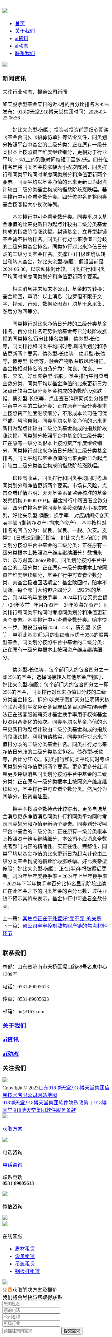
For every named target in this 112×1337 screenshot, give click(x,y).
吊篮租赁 (25, 1263)
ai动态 (21, 46)
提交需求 (72, 1331)
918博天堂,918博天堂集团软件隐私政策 (45, 1102)
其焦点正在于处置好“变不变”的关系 (61, 918)
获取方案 (12, 1128)
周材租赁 (25, 1248)
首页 (20, 23)
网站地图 (47, 1095)
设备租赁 (25, 1256)
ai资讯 (21, 38)
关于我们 (25, 31)
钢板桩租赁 (27, 1271)
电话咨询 (12, 1165)
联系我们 (25, 53)
